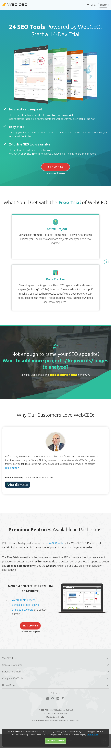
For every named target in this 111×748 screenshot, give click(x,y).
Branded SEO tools (22, 609)
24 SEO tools (31, 153)
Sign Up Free (55, 166)
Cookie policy (93, 734)
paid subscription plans (63, 374)
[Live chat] (104, 741)
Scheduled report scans (25, 604)
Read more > (12, 467)
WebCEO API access (23, 600)
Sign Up (103, 5)
